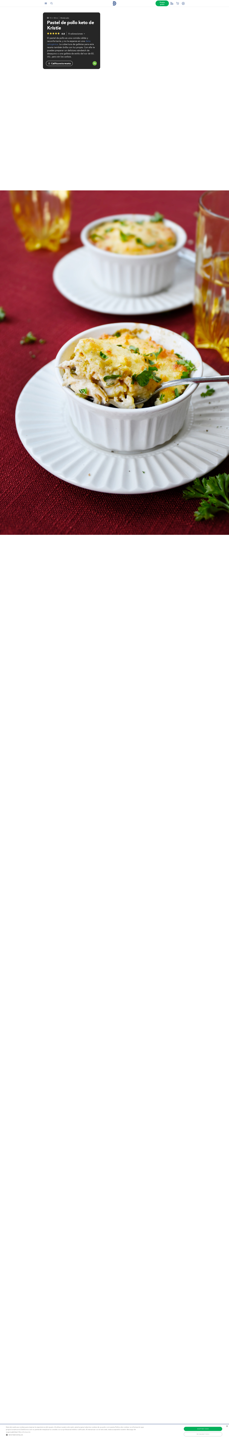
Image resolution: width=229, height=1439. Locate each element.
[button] (76, 1435)
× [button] (227, 1426)
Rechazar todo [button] (203, 1434)
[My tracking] (171, 3)
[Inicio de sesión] (183, 3)
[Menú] (45, 3)
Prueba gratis (162, 3)
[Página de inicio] (114, 3)
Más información (24, 1432)
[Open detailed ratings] (84, 33)
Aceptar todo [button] (203, 1429)
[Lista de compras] (177, 3)
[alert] (114, 1431)
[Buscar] (51, 3)
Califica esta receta (61, 63)
